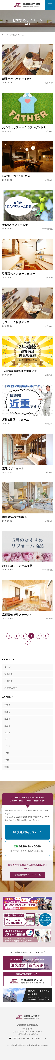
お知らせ (8, 680)
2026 (7, 705)
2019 (7, 753)
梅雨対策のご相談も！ (16, 517)
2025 (7, 711)
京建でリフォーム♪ (14, 468)
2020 (7, 746)
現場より (8, 674)
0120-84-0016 (26, 848)
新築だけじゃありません (17, 79)
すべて (7, 667)
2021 (7, 739)
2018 (7, 760)
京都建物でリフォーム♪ (16, 614)
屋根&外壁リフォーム (15, 419)
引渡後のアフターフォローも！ (21, 273)
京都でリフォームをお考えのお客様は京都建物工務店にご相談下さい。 (27, 5)
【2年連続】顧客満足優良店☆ (19, 371)
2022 (7, 732)
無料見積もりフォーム (29, 832)
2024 (7, 718)
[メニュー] (50, 5)
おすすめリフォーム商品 (17, 566)
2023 (7, 725)
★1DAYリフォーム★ (15, 225)
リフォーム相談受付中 (16, 322)
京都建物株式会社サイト (27, 874)
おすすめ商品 (10, 687)
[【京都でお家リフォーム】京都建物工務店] (27, 1017)
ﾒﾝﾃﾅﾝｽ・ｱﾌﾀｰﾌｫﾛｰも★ (16, 176)
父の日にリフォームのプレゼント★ (24, 127)
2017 (7, 766)
